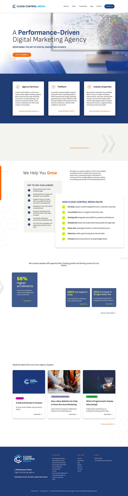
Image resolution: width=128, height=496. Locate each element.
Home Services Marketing (60, 396)
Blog (91, 6)
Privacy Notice (43, 491)
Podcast (98, 6)
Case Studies (83, 6)
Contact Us (109, 6)
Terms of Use (34, 491)
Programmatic (91, 396)
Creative (20, 398)
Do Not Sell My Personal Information (59, 491)
